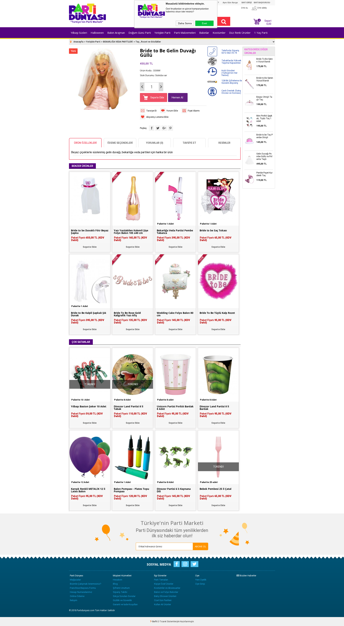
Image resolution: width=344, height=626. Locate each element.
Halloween (97, 32)
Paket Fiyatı (87, 238)
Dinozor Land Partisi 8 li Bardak (214, 407)
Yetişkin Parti (162, 32)
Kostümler (219, 32)
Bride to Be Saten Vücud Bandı (264, 79)
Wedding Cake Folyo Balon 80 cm (175, 314)
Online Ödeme (77, 596)
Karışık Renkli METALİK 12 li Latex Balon (88, 490)
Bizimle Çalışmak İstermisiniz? (85, 583)
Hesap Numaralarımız (81, 592)
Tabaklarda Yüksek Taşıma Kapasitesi (231, 61)
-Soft (154, 621)
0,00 (268, 23)
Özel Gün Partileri (162, 600)
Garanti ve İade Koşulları (125, 604)
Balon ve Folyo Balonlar (166, 592)
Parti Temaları (161, 579)
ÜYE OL (244, 8)
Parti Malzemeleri (185, 32)
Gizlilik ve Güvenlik (122, 600)
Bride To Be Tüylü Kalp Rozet (217, 313)
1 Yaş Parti (260, 32)
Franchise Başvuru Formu (83, 588)
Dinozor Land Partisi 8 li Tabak (128, 407)
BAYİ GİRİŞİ (247, 2)
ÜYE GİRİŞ (262, 8)
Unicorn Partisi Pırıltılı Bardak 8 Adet (175, 407)
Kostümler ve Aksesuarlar (167, 588)
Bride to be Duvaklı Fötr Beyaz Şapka (89, 231)
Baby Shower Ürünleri (165, 596)
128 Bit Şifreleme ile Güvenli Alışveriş (231, 81)
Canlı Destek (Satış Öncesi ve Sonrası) (231, 91)
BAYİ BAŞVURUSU (262, 2)
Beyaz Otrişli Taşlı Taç (264, 98)
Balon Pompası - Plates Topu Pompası (131, 490)
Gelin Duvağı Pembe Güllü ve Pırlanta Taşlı (264, 156)
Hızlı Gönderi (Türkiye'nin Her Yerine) (229, 72)
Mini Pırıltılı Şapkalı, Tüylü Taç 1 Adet (264, 118)
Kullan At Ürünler (162, 604)
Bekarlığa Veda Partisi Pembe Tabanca (175, 231)
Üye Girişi (200, 583)
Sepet (265, 22)
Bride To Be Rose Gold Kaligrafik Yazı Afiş (127, 314)
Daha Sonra (185, 23)
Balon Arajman (116, 32)
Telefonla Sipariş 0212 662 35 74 (230, 51)
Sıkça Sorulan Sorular (124, 596)
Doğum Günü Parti (139, 32)
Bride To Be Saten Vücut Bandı (264, 60)
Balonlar (204, 32)
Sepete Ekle (157, 97)
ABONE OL (200, 546)
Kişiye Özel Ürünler (163, 583)
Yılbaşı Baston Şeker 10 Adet (88, 406)
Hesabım (117, 579)
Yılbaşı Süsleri (79, 32)
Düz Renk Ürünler (240, 32)
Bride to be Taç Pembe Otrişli (264, 136)
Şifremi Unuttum (121, 588)
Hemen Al (177, 97)
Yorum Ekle (172, 110)
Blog (115, 583)
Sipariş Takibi (120, 592)
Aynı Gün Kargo (230, 2)
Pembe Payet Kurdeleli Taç (264, 174)
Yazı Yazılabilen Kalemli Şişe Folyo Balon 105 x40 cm (131, 231)
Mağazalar (75, 579)
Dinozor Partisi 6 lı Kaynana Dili (174, 490)
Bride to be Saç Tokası (213, 230)
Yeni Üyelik (200, 579)
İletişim (73, 600)
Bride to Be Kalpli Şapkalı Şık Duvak (88, 314)
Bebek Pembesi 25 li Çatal (215, 489)
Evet (204, 23)
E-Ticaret (162, 621)
